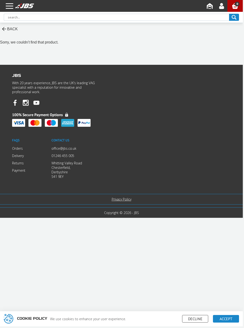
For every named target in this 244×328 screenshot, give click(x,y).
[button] (9, 6)
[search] (234, 17)
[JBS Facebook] (15, 103)
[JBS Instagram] (26, 103)
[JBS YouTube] (36, 103)
